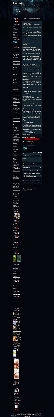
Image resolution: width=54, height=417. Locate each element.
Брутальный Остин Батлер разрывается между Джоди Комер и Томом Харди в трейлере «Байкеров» (16, 146)
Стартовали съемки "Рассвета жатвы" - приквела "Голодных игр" (16, 67)
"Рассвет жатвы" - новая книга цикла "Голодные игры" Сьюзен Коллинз (16, 75)
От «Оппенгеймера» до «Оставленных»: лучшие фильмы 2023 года (16, 202)
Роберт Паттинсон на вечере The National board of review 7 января (16, 82)
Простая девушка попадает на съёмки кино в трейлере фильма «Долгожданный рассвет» (16, 168)
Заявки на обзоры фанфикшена (15, 250)
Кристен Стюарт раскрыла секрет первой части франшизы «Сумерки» (16, 158)
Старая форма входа (16, 22)
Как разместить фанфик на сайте (15, 245)
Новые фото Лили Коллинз (15, 103)
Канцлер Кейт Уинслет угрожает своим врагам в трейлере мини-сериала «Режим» (16, 170)
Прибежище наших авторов (15, 247)
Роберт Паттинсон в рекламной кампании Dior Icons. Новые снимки (16, 98)
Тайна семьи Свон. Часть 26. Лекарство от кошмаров (27, 189)
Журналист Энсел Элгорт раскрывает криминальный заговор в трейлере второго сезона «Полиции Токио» (16, 192)
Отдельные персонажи (15, 32)
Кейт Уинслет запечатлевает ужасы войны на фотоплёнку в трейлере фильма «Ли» (16, 129)
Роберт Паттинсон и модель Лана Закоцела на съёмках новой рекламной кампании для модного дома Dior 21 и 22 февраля (16, 155)
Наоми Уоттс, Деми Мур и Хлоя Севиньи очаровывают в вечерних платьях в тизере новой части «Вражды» (16, 205)
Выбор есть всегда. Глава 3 (15, 285)
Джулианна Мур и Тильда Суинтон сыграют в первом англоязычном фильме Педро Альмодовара (16, 175)
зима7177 (15, 400)
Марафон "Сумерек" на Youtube (15, 57)
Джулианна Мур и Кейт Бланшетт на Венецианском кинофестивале (16, 109)
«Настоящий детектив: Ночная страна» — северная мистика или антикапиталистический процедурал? (16, 184)
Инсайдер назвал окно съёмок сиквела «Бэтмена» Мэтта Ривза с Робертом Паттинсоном (16, 201)
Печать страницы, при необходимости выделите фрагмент (28, 141)
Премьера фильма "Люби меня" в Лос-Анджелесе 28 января (16, 79)
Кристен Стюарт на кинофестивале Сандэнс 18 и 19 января (16, 183)
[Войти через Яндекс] (16, 21)
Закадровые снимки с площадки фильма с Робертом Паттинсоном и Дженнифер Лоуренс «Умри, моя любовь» (16, 110)
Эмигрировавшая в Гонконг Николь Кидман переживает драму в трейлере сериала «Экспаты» (16, 206)
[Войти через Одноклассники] (17, 21)
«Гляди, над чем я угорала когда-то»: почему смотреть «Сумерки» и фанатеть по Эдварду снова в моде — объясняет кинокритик (16, 63)
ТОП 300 (13, 244)
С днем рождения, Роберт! (15, 49)
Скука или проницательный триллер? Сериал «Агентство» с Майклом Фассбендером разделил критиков (16, 89)
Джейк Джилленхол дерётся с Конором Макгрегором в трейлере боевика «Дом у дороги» (16, 177)
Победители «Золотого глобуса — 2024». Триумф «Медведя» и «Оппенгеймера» (16, 194)
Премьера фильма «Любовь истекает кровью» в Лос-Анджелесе (16, 143)
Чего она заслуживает (14, 270)
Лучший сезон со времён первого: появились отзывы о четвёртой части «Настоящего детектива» (16, 196)
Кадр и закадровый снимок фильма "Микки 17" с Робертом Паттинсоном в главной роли (16, 94)
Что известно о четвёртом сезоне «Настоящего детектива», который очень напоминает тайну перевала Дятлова (16, 203)
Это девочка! (14, 131)
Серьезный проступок (14, 273)
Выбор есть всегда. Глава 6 (15, 283)
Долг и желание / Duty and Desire (15, 276)
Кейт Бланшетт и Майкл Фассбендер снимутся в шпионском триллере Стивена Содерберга (16, 178)
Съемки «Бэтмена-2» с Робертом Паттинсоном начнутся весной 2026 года (16, 66)
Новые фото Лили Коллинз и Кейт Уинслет (16, 108)
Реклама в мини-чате (14, 37)
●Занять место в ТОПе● (17, 278)
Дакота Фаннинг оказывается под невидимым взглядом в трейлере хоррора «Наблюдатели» (16, 148)
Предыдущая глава (30, 132)
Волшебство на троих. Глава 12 (15, 288)
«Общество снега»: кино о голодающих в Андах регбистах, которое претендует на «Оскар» (16, 186)
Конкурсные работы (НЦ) (15, 29)
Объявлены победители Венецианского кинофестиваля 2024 (16, 107)
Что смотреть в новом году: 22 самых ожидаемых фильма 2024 (16, 193)
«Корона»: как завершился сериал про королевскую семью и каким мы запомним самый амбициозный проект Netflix (16, 209)
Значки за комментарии (15, 230)
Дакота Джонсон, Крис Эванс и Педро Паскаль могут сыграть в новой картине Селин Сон (16, 167)
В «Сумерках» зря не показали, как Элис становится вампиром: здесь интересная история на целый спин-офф (16, 59)
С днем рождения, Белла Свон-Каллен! (16, 104)
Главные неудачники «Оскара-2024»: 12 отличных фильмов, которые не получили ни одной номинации (16, 142)
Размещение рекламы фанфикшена (17, 346)
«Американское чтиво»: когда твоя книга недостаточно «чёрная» (16, 159)
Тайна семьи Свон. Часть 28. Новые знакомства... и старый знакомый (29, 188)
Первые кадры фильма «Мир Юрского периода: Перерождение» (16, 105)
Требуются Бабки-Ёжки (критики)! (15, 223)
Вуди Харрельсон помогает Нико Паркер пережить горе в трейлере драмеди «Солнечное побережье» (16, 182)
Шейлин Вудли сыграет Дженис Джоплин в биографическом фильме (16, 106)
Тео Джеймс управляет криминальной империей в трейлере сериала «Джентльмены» (16, 153)
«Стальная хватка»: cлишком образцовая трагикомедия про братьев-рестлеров (16, 187)
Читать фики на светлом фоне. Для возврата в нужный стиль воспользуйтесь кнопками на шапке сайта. (32, 18)
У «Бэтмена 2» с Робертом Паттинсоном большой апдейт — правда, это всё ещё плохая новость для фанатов (16, 112)
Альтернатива (25, 134)
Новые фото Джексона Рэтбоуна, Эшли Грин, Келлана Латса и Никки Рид (16, 116)
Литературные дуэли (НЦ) (15, 35)
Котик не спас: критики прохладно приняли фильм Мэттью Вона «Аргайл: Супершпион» (16, 172)
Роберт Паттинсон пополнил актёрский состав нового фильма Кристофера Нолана (16, 88)
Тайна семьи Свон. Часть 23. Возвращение (26, 190)
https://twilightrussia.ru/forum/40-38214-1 (27, 133)
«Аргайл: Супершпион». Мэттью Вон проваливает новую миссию (16, 162)
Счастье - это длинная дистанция (15, 268)
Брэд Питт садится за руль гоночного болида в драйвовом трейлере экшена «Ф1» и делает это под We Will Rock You (16, 113)
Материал (30, 155)
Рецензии (14, 34)
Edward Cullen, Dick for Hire (15, 271)
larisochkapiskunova (17, 400)
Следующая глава (33, 132)
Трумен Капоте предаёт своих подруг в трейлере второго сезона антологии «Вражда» (16, 197)
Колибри (13, 266)
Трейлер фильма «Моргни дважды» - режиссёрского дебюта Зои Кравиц (16, 130)
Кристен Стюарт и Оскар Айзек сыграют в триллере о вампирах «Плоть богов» (16, 128)
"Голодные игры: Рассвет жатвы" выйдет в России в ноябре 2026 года (16, 55)
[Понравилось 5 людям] (22, 135)
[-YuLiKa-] (13, 400)
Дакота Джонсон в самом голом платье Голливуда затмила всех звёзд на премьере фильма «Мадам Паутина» (16, 165)
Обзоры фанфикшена (14, 249)
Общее (13, 26)
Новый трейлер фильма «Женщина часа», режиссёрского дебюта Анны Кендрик (16, 101)
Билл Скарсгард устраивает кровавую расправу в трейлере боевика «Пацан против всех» (16, 151)
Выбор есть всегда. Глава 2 (15, 286)
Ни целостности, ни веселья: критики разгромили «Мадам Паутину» (16, 164)
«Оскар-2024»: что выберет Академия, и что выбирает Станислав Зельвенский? (16, 140)
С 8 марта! (14, 50)
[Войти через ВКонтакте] (15, 21)
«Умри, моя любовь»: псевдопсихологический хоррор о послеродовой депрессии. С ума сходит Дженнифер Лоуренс (16, 69)
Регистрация (31, 185)
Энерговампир (29, 134)
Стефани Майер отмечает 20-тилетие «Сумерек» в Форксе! (16, 56)
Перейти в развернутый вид (17, 308)
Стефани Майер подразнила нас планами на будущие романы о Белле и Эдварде (16, 54)
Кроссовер (14, 28)
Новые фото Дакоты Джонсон (15, 176)
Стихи (13, 31)
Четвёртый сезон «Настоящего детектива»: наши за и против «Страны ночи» (16, 149)
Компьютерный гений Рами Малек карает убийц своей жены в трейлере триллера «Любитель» (16, 87)
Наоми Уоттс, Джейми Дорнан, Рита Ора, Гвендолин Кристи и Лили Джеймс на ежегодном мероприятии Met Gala (16, 127)
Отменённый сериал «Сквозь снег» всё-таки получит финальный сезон (16, 134)
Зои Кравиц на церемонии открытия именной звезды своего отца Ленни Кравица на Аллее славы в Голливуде (16, 136)
